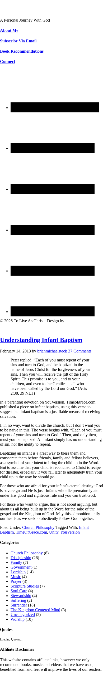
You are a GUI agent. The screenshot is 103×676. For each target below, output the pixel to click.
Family (16, 562)
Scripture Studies (25, 586)
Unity (53, 532)
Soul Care (19, 591)
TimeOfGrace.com (31, 532)
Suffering (18, 600)
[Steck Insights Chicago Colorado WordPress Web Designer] (20, 327)
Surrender (19, 605)
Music (16, 576)
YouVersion (70, 532)
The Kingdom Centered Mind (35, 610)
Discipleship (21, 557)
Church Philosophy (38, 527)
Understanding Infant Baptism (41, 339)
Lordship (18, 572)
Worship (18, 619)
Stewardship (21, 595)
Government (21, 567)
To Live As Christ (15, 11)
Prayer (16, 581)
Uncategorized (23, 614)
